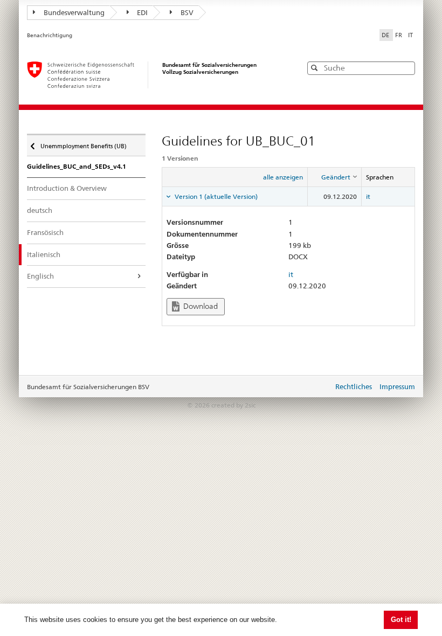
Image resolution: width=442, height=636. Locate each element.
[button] (406, 67)
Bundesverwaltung (74, 12)
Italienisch (43, 254)
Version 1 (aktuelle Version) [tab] (215, 196)
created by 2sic (233, 405)
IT (410, 35)
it (368, 196)
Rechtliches (353, 386)
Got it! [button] (401, 620)
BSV (187, 12)
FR (399, 35)
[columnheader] (335, 177)
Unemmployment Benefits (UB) (83, 143)
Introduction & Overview (67, 188)
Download (200, 306)
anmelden (317, 387)
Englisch (40, 276)
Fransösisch (45, 232)
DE (386, 35)
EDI (142, 12)
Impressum (397, 386)
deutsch (39, 210)
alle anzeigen (283, 177)
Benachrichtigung (49, 35)
